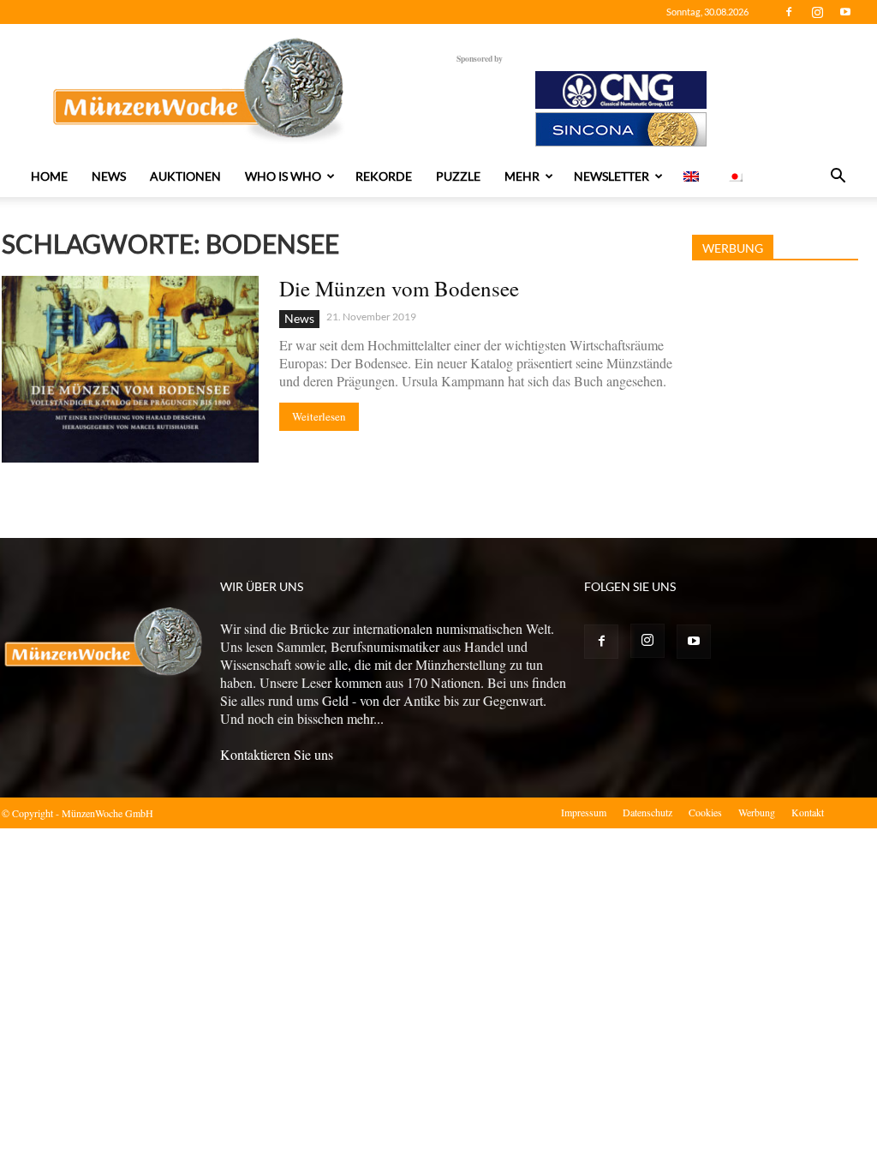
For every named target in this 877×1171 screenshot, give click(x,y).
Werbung (756, 812)
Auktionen (185, 176)
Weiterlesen (319, 416)
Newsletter (611, 176)
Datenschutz (647, 812)
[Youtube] (845, 12)
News (109, 176)
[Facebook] (789, 12)
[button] (837, 177)
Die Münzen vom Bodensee (399, 288)
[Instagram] (817, 12)
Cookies (705, 812)
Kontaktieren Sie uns (276, 754)
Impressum (583, 812)
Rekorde (383, 176)
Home (49, 176)
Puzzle (458, 176)
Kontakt (807, 812)
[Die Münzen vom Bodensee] (130, 369)
